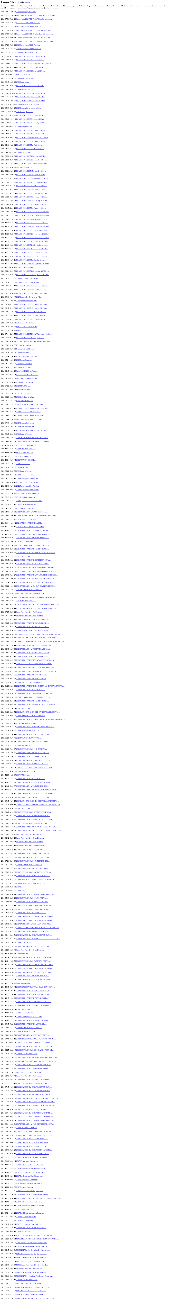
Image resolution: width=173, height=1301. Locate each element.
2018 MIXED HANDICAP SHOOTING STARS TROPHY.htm (36, 1057)
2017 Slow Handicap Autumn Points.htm (30, 1205)
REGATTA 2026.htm (23, 75)
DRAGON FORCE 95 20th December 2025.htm (32, 212)
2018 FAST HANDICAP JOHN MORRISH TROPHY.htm (35, 1120)
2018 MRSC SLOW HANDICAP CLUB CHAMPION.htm (35, 987)
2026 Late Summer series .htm (26, 52)
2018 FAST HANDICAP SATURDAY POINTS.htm (33, 1035)
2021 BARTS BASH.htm (24, 542)
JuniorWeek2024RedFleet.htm (26, 378)
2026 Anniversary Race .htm (26, 12)
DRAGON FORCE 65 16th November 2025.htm (32, 238)
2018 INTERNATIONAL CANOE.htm (29, 1017)
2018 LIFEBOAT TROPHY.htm (26, 1054)
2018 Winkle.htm (22, 954)
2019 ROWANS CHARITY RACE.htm (29, 865)
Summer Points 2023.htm (24, 401)
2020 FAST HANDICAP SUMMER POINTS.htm (32, 734)
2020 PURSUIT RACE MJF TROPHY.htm (30, 716)
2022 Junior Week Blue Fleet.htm (27, 486)
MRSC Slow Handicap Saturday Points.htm (31, 1291)
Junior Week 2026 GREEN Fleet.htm (28, 26)
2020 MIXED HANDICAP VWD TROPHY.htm (32, 675)
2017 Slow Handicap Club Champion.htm (30, 1172)
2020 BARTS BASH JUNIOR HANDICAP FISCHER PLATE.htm (38, 634)
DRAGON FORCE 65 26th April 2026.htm (30, 130)
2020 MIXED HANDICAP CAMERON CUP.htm (32, 701)
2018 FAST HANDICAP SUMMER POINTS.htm (32, 994)
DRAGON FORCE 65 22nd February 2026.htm (32, 178)
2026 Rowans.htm (22, 82)
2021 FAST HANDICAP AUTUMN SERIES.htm (32, 538)
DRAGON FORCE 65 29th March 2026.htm (31, 160)
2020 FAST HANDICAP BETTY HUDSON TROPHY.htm (35, 705)
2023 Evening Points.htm (25, 423)
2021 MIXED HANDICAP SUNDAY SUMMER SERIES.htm (36, 571)
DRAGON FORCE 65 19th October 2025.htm (31, 256)
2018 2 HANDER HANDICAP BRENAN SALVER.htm (34, 1113)
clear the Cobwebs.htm (24, 167)
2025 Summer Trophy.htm (25, 323)
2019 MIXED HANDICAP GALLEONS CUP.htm (32, 931)
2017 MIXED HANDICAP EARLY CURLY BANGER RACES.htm (38, 1198)
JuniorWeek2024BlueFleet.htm (27, 375)
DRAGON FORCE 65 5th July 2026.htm (30, 60)
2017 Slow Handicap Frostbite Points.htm (30, 1168)
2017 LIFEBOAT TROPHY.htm (26, 1280)
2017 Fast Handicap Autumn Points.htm (29, 1202)
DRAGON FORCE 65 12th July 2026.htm (30, 56)
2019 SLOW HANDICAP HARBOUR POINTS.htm (33, 812)
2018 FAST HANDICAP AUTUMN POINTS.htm (32, 976)
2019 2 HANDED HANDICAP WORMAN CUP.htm (33, 905)
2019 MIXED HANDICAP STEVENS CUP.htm (32, 868)
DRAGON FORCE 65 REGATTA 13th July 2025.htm (34, 334)
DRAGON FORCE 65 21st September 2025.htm (32, 271)
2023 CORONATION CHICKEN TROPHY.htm (32, 438)
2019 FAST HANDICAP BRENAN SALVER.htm (32, 853)
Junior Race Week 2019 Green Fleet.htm (30, 838)
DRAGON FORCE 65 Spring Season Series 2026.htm (34, 63)
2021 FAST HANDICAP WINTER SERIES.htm (32, 530)
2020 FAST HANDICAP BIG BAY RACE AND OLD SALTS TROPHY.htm (41, 719)
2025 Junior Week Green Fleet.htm (28, 278)
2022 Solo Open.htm (23, 464)
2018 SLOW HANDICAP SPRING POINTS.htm (32, 1139)
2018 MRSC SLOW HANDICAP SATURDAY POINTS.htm (36, 1039)
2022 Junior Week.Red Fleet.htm (27, 490)
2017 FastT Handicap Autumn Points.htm (30, 1213)
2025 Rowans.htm (22, 353)
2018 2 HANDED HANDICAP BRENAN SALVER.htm (34, 1117)
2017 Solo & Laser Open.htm (26, 1217)
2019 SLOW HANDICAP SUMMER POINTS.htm (33, 861)
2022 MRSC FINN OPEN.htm (26, 504)
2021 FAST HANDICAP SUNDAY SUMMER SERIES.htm (36, 586)
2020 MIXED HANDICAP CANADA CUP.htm (32, 742)
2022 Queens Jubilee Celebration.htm (29, 501)
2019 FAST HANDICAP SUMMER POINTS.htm (32, 857)
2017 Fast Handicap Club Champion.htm (30, 1176)
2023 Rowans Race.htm (24, 434)
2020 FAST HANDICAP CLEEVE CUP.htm (31, 756)
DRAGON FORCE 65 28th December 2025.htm (32, 215)
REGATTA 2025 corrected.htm (26, 327)
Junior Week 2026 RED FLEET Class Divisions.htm (34, 19)
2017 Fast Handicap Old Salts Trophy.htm (30, 1183)
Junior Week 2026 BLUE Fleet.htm (28, 23)
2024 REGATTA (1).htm (24, 382)
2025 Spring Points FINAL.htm (26, 356)
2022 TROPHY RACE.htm (25, 508)
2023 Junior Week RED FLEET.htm (28, 412)
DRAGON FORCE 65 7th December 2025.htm (32, 223)
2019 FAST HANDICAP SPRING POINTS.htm (32, 902)
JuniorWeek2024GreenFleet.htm (27, 371)
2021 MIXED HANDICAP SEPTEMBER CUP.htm (33, 560)
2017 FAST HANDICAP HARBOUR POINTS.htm (33, 1194)
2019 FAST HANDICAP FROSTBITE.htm (30, 779)
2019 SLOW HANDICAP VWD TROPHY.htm (31, 823)
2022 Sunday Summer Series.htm (27, 493)
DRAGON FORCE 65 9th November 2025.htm (32, 241)
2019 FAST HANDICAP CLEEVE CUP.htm (31, 913)
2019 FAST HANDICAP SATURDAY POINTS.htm (33, 876)
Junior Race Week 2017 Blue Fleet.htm (29, 1283)
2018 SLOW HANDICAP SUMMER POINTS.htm (33, 1091)
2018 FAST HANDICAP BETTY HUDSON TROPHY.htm (35, 1046)
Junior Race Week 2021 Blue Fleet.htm (29, 616)
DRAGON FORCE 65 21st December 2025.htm (32, 219)
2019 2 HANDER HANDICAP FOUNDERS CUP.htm (34, 920)
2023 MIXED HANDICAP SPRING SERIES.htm (32, 441)
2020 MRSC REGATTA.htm (26, 723)
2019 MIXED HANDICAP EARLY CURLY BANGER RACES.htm (38, 830)
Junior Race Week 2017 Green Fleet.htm (30, 1261)
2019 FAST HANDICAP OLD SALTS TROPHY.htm (33, 924)
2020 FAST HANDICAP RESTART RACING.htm (33, 649)
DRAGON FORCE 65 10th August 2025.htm (31, 308)
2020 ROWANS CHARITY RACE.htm (29, 738)
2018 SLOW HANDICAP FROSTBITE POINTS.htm (33, 961)
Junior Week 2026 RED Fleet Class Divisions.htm (33, 30)
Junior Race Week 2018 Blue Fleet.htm (29, 1072)
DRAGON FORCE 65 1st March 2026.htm (30, 175)
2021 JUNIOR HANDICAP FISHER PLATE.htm (32, 545)
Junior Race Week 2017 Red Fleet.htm (29, 1269)
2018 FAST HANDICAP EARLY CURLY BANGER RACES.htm (38, 1098)
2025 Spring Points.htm (24, 360)
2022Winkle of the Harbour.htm (27, 445)
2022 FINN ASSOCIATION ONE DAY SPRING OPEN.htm (36, 516)
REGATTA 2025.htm (23, 330)
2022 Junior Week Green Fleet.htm (28, 482)
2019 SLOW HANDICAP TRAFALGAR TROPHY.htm (34, 917)
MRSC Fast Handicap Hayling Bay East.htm (31, 1254)
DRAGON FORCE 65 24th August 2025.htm (31, 293)
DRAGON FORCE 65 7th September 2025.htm (32, 286)
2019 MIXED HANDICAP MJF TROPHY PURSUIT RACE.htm (37, 790)
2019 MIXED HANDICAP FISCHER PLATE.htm (33, 797)
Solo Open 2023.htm (23, 393)
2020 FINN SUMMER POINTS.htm (28, 730)
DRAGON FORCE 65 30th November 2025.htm (32, 230)
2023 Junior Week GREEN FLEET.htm (29, 415)
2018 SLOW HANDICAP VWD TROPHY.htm (31, 1083)
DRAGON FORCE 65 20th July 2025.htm (30, 319)
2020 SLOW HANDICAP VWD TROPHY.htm (31, 749)
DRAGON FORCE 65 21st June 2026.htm (30, 71)
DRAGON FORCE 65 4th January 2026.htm (31, 204)
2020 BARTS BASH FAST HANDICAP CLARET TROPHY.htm (37, 638)
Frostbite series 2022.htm (24, 453)
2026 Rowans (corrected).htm (26, 78)
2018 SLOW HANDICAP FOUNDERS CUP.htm (32, 1154)
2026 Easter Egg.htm (23, 152)
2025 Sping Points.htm (24, 364)
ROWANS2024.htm (23, 390)
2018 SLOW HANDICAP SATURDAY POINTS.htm (33, 1065)
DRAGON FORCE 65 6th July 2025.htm (30, 338)
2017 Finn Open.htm (23, 1232)
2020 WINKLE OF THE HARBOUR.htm (30, 682)
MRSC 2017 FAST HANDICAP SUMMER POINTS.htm (35, 1298)
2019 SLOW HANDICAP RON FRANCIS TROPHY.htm (35, 793)
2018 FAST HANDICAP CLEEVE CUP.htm (31, 1146)
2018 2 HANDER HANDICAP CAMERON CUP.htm (34, 1135)
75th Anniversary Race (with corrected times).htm (33, 341)
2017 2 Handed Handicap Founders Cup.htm (31, 1246)
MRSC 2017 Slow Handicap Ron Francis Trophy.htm (34, 1276)
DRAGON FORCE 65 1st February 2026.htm (31, 186)
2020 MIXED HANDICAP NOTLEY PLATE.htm (32, 623)
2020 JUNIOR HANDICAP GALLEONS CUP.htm (33, 697)
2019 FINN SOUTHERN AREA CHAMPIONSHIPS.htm (35, 879)
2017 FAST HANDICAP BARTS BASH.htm (31, 1228)
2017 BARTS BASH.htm (24, 1220)
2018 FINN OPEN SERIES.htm (26, 1128)
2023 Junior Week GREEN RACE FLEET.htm (31, 408)
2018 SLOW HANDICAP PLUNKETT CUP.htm (32, 1143)
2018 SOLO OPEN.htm (24, 1009)
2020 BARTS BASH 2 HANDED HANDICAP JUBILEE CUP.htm (38, 712)
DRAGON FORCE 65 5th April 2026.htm (30, 145)
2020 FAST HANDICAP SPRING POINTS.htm (32, 764)
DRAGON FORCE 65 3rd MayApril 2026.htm (32, 123)
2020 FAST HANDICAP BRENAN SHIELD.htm (32, 627)
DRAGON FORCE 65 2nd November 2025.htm (32, 245)
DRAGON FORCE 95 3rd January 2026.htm (31, 208)
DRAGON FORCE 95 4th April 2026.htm (30, 149)
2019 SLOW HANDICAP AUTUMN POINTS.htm (33, 782)
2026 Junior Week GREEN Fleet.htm (28, 49)
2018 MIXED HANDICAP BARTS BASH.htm (31, 1024)
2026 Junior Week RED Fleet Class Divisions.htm (33, 38)
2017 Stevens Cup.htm (24, 1209)
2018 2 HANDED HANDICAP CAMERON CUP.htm (34, 1087)
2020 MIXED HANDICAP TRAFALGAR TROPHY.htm (35, 660)
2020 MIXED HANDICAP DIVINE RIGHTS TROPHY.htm (36, 671)
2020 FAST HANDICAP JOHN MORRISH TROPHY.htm (35, 727)
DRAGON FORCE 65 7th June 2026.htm (30, 86)
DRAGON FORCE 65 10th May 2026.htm (30, 115)
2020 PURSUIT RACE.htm (25, 771)
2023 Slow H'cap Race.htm (25, 427)
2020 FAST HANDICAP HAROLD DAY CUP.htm (33, 760)
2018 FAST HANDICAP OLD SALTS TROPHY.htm (33, 972)
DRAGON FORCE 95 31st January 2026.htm (31, 189)
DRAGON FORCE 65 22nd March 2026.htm (31, 164)
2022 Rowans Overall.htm (25, 475)
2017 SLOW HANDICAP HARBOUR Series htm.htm (34, 1235)
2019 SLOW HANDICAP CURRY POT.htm (31, 850)
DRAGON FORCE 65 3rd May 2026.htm (30, 119)
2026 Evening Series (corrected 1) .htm (29, 104)
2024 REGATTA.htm (23, 386)
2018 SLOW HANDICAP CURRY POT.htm (31, 1109)
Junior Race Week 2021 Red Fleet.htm (29, 612)
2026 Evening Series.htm (24, 112)
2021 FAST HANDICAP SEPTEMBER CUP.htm (32, 564)
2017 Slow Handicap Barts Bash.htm (28, 1224)
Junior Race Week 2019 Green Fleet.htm (30, 846)
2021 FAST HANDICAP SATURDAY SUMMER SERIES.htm (37, 608)
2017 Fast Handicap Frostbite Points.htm (30, 1165)
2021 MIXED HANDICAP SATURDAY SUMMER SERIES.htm (37, 604)
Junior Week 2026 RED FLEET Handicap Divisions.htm (35, 15)
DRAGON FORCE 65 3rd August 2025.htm (31, 312)
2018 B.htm (20, 891)
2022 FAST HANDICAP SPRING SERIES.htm (31, 512)
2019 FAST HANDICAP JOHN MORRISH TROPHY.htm (35, 894)
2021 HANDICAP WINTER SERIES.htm (30, 527)
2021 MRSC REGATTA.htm (26, 601)
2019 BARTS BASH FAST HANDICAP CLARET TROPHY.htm (37, 801)
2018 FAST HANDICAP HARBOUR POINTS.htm (33, 1068)
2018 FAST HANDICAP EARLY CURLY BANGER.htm (35, 1105)
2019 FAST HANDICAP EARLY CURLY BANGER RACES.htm (38, 939)
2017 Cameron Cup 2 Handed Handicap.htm (31, 1243)
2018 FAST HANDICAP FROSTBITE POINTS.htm (33, 957)
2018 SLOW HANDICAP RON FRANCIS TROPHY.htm (35, 1050)
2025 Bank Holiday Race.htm (26, 301)
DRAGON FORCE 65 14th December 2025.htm (32, 227)
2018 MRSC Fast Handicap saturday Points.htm (32, 1157)
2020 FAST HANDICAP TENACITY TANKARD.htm (34, 693)
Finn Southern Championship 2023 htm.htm (31, 430)
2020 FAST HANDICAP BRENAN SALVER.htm (32, 653)
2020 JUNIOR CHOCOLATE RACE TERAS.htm (32, 619)
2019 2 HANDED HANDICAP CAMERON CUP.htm (34, 935)
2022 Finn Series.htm (23, 456)
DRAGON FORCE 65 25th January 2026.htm (31, 193)
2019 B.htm (20, 887)
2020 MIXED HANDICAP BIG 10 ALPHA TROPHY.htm (35, 668)
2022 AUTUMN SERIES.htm (26, 460)
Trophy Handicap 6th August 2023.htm (29, 404)
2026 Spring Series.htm (24, 126)
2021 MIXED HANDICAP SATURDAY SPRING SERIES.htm (37, 575)
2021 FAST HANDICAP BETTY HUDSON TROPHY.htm (35, 553)
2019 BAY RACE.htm (23, 942)
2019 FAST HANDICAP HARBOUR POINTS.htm (33, 816)
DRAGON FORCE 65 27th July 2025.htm (30, 316)
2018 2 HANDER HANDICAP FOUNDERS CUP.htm (34, 968)
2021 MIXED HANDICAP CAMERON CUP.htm (32, 549)
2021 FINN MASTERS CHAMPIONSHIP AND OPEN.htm (35, 597)
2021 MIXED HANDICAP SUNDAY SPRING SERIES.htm (36, 567)
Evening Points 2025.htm (25, 349)
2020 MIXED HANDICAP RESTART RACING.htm (33, 645)
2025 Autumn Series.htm (24, 267)
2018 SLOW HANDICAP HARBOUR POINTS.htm (33, 1002)
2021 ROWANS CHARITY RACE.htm (29, 590)
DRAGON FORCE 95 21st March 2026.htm (31, 156)
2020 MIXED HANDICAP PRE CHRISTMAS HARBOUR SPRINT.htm (40, 686)
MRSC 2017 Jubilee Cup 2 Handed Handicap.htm (33, 1250)
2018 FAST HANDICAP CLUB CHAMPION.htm (32, 991)
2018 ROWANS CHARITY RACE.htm (29, 1028)
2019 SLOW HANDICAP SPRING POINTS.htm (32, 898)
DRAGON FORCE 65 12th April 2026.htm (30, 141)
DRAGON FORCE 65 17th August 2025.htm (31, 304)
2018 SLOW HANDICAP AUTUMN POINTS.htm (33, 979)
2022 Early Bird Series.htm (25, 497)
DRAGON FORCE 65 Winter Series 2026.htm (31, 134)
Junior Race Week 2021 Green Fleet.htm (30, 593)
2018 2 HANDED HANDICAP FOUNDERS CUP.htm (34, 1150)
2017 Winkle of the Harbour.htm (27, 1161)
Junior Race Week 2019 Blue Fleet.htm (29, 842)
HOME (27, 2)
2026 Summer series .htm (24, 89)
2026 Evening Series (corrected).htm (28, 108)
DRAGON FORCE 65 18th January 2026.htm (31, 197)
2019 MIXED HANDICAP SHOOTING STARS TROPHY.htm (36, 827)
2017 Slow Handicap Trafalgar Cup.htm (29, 1191)
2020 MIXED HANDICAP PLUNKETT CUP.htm (32, 753)
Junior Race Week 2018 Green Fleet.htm (30, 950)
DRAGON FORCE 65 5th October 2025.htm (31, 260)
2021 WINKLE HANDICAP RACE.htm (29, 523)
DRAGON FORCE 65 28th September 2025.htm (32, 264)
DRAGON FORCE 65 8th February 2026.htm (31, 182)
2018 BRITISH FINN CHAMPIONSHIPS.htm (31, 883)
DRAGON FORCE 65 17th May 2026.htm (30, 101)
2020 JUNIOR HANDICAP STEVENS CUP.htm (32, 656)
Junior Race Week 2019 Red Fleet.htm (29, 834)
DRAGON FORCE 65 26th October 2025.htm (31, 252)
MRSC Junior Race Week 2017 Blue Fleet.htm (32, 1265)
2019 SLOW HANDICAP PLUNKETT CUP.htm (32, 909)
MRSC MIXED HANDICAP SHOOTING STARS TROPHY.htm (37, 1239)
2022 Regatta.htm (22, 467)
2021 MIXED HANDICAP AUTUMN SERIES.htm (33, 534)
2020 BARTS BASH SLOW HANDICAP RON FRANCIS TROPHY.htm (40, 641)
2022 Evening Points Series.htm (27, 478)
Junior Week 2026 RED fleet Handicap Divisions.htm (34, 34)
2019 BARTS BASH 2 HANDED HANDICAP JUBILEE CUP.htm (38, 805)
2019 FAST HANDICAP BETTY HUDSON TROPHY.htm (35, 819)
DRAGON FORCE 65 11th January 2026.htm (31, 201)
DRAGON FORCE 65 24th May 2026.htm (30, 97)
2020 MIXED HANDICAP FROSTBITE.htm (31, 679)
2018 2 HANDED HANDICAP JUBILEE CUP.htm (33, 1043)
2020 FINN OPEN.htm (23, 745)
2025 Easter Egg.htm (23, 367)
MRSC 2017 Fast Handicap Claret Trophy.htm (32, 1257)
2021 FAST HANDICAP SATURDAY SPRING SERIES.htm (36, 582)
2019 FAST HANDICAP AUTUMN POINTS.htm (32, 786)
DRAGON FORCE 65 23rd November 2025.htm (32, 234)
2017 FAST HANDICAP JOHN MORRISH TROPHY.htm (35, 1124)
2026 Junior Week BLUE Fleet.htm (28, 45)
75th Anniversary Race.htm (25, 345)
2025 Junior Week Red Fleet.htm (27, 282)
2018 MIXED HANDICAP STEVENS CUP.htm (32, 998)
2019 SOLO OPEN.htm (24, 808)
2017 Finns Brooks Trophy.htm (27, 1180)
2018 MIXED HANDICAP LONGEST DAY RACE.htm (34, 1094)
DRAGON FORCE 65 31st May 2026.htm (30, 93)
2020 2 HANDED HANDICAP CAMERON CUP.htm (34, 768)
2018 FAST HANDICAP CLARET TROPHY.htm (32, 1005)
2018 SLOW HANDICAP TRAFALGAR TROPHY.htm (34, 965)
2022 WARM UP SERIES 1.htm (27, 519)
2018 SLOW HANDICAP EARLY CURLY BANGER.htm (35, 1102)
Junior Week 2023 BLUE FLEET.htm (29, 419)
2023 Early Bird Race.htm (25, 397)
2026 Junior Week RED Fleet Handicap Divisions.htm (34, 41)
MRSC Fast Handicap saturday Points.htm (30, 1294)
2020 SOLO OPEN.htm (24, 708)
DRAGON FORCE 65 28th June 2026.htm (30, 67)
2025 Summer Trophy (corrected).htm (29, 297)
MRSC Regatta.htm (23, 983)
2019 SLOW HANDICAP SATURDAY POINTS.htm (33, 872)
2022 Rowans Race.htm (24, 471)
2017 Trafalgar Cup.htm (24, 1187)
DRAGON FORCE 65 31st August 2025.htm (31, 289)
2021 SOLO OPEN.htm (24, 556)
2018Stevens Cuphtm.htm (25, 1013)
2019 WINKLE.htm (23, 775)
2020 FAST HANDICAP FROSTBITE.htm (30, 690)
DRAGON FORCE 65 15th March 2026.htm (31, 171)
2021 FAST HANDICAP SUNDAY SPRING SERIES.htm (35, 579)
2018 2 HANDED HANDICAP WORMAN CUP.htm (33, 1131)
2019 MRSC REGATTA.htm (26, 449)
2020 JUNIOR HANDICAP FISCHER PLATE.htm (33, 630)
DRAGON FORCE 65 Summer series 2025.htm (32, 249)
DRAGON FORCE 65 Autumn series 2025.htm (32, 138)
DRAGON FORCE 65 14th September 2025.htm (32, 275)
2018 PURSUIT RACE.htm (25, 1031)
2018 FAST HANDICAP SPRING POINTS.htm (32, 1020)
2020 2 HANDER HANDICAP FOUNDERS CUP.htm (34, 664)
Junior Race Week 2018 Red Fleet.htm (29, 1076)
